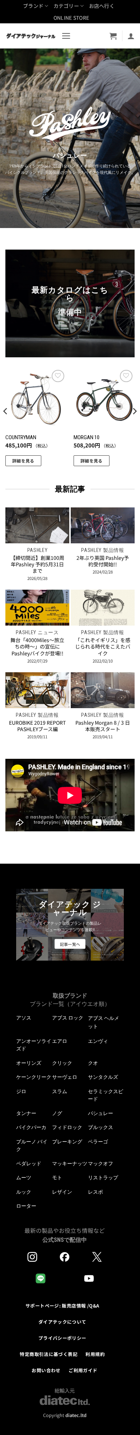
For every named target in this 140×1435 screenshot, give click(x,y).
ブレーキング (67, 1141)
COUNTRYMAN (20, 437)
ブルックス (100, 1127)
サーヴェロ (64, 1077)
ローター (26, 1206)
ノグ (57, 1113)
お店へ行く (102, 5)
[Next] (134, 425)
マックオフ (100, 1163)
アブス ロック (67, 1018)
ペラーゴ (98, 1141)
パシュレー (100, 1113)
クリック (62, 1063)
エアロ (59, 1041)
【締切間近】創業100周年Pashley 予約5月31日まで (37, 564)
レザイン (62, 1192)
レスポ (95, 1192)
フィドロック (67, 1127)
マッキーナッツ (69, 1163)
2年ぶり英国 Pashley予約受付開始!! (102, 561)
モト (57, 1177)
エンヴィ (98, 1041)
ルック (23, 1192)
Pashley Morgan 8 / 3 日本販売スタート (102, 726)
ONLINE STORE (71, 17)
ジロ (21, 1091)
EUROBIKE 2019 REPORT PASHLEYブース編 (37, 726)
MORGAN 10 (86, 437)
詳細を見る (23, 461)
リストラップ (103, 1177)
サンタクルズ (103, 1077)
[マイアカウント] (131, 36)
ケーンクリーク (33, 1077)
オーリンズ (28, 1063)
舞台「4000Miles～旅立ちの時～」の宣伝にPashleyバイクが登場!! (37, 646)
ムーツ (23, 1177)
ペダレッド (28, 1163)
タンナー (26, 1113)
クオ (93, 1063)
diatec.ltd (76, 1415)
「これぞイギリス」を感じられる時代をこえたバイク (102, 646)
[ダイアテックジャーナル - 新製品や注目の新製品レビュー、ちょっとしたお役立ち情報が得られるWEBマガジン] (30, 36)
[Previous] (5, 425)
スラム (59, 1091)
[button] (66, 36)
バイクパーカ (31, 1127)
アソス (23, 1018)
